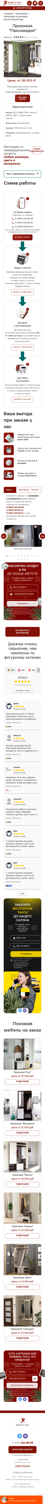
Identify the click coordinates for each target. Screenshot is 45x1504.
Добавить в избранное (22, 1472)
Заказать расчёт (22, 98)
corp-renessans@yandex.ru (22, 1455)
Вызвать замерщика (22, 292)
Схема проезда (22, 1466)
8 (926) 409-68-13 (24, 227)
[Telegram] (20, 1011)
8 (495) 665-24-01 (24, 223)
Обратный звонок (22, 1450)
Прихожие (21, 14)
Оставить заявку (22, 237)
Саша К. (16, 767)
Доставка (23, 490)
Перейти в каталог (22, 399)
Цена (9, 490)
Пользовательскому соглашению (21, 613)
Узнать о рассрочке (22, 347)
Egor (15, 863)
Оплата (35, 490)
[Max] (25, 1011)
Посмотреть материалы (23, 632)
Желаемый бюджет (24, 594)
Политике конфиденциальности (21, 611)
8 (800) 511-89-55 (24, 219)
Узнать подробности (36, 150)
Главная (8, 14)
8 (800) (22, 1443)
